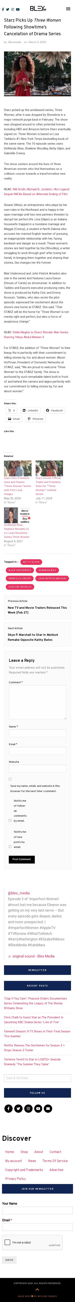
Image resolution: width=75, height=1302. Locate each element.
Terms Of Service (55, 1161)
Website (14, 762)
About (38, 1152)
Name (13, 727)
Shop (24, 1152)
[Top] (37, 1290)
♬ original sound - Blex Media (31, 956)
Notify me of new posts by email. (20, 839)
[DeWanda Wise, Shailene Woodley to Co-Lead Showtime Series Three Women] (18, 515)
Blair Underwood (20, 570)
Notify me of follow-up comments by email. (20, 811)
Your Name (9, 1203)
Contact (55, 1152)
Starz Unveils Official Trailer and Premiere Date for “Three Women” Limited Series (48, 486)
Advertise (56, 1170)
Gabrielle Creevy (20, 578)
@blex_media (19, 893)
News (32, 1161)
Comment (16, 682)
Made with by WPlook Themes (37, 1296)
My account (13, 1161)
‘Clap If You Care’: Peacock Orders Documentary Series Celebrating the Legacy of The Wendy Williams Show (35, 1003)
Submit (9, 1259)
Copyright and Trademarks (24, 1170)
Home (9, 1152)
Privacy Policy (15, 1179)
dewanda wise (47, 570)
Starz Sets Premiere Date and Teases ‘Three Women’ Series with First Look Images (17, 486)
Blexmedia (14, 42)
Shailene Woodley (20, 587)
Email (13, 744)
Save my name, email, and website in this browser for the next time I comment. (35, 788)
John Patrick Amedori (52, 578)
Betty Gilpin (31, 562)
